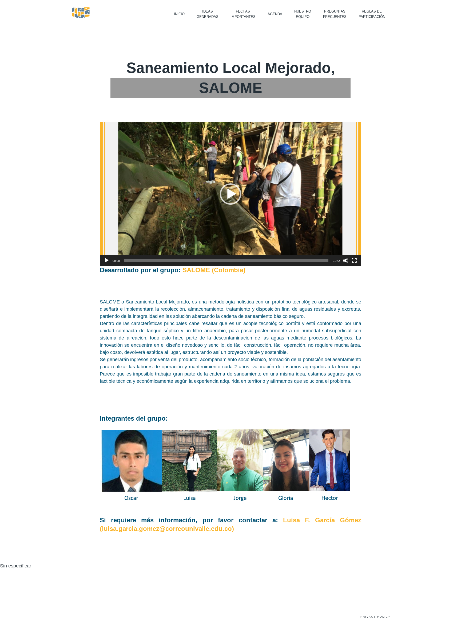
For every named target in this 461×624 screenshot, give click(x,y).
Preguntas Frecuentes (335, 14)
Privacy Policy (375, 616)
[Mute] (345, 260)
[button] (230, 194)
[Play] (106, 260)
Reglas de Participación (372, 14)
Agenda (275, 14)
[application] (230, 194)
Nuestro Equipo (302, 14)
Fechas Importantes (243, 14)
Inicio (179, 14)
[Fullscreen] (354, 260)
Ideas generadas (207, 14)
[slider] (226, 260)
